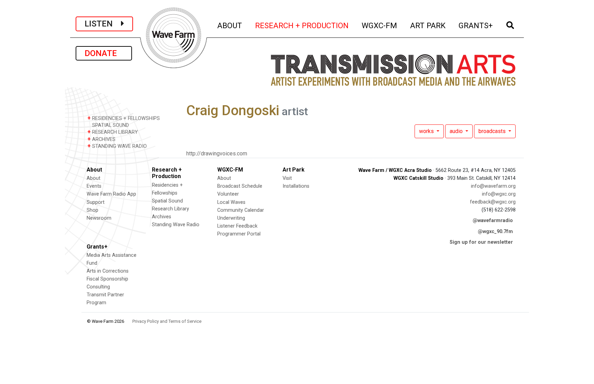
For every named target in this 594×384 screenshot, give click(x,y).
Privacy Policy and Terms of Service (166, 321)
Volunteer (228, 194)
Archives (161, 217)
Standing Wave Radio (175, 225)
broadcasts (492, 131)
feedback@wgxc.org (493, 202)
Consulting (98, 287)
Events (94, 186)
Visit (287, 178)
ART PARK (428, 25)
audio (457, 131)
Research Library (170, 209)
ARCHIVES (101, 139)
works (427, 131)
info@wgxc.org (499, 194)
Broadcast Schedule (239, 186)
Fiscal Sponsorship (107, 279)
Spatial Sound (167, 201)
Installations (296, 186)
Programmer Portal (239, 234)
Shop (92, 210)
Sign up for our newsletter (481, 242)
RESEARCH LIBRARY (112, 132)
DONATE (104, 53)
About (93, 178)
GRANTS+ (475, 25)
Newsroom (99, 218)
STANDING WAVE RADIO (117, 146)
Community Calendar (240, 210)
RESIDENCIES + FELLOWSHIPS (123, 118)
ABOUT (230, 25)
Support (95, 202)
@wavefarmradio (493, 220)
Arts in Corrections (108, 271)
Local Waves (231, 202)
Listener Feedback (237, 226)
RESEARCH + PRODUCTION (302, 25)
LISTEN (103, 24)
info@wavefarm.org (493, 186)
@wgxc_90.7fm (495, 231)
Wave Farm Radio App (111, 194)
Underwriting (231, 218)
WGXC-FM (380, 25)
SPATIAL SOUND (110, 125)
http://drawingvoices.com (216, 153)
